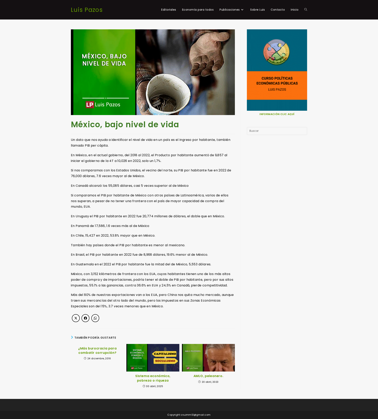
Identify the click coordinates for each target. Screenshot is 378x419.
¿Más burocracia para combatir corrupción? (97, 350)
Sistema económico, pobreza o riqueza (152, 378)
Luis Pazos (87, 10)
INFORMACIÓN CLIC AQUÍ (276, 114)
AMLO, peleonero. (208, 376)
